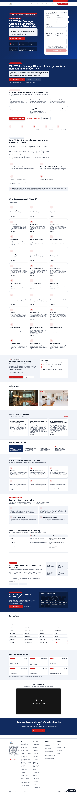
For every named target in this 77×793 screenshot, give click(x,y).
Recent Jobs (59, 750)
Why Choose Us (48, 748)
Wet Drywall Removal (24, 763)
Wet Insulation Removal (25, 765)
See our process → (23, 584)
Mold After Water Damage (25, 754)
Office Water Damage (25, 785)
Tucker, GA (56, 636)
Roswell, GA (27, 633)
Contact (53, 3)
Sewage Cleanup (24, 751)
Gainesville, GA (27, 624)
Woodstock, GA (57, 639)
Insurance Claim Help (49, 751)
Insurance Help (27, 3)
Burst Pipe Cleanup (24, 748)
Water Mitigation (24, 756)
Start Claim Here (46, 118)
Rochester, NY (57, 642)
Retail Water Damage (24, 786)
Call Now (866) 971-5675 (17, 377)
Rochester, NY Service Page (34, 118)
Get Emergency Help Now (56, 50)
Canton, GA (12, 642)
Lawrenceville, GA (36, 744)
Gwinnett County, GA (28, 642)
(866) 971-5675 (63, 3)
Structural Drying (24, 757)
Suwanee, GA (57, 624)
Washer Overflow (24, 768)
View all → (66, 416)
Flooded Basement (24, 744)
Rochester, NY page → (28, 606)
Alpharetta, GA (12, 633)
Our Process (38, 3)
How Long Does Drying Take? (50, 755)
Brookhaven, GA (13, 636)
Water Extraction (24, 747)
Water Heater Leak (24, 771)
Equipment (33, 3)
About (50, 3)
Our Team (46, 3)
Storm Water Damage (25, 778)
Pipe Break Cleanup (24, 775)
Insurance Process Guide (49, 758)
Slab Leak (23, 772)
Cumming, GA (42, 639)
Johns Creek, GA (13, 639)
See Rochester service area (34, 79)
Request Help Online (29, 377)
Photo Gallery (59, 748)
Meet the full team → (13, 584)
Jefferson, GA (27, 627)
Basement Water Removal (25, 759)
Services (16, 3)
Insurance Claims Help (61, 747)
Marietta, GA (42, 633)
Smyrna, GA (42, 636)
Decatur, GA (57, 633)
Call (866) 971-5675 (16, 606)
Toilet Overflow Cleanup (25, 766)
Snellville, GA (27, 630)
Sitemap (58, 753)
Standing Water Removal (25, 760)
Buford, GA (35, 747)
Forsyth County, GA (43, 642)
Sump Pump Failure (24, 750)
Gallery (42, 3)
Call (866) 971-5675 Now (18, 38)
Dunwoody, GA (27, 636)
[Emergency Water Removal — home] (11, 4)
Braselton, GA (12, 627)
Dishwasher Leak (24, 769)
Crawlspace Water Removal (26, 762)
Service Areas (21, 3)
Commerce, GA (42, 624)
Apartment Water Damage (25, 782)
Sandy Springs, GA (58, 630)
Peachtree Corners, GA (29, 639)
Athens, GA (42, 627)
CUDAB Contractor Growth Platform (62, 791)
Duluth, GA (12, 624)
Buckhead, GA (42, 630)
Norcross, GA (57, 627)
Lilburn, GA (12, 630)
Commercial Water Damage (26, 753)
